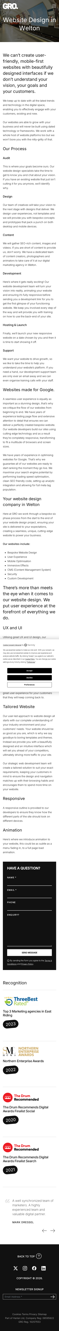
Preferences (29, 685)
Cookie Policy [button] (30, 659)
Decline (29, 678)
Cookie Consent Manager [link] (12, 645)
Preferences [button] (31, 662)
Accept (29, 671)
